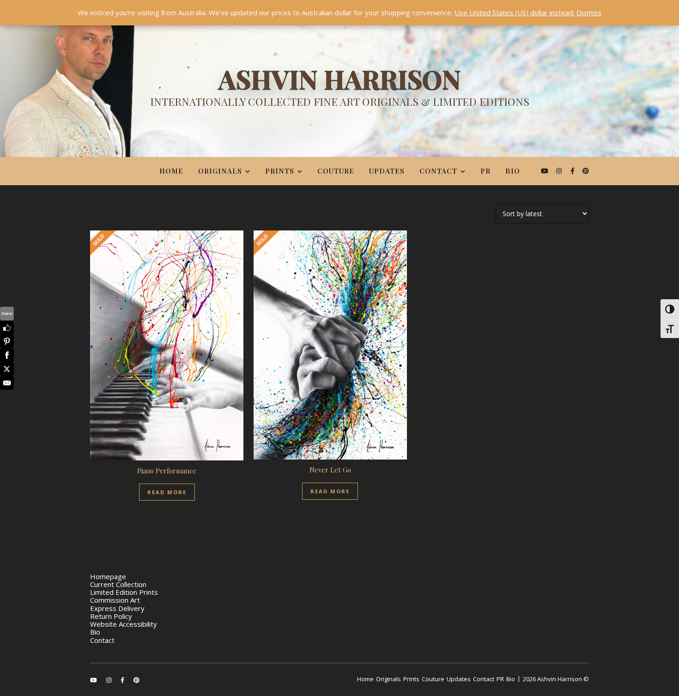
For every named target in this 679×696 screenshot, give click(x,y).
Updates (387, 171)
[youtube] (545, 170)
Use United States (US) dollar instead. (515, 12)
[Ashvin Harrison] (339, 90)
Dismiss (588, 12)
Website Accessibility (123, 624)
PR (485, 171)
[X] (7, 369)
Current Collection (118, 584)
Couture (335, 171)
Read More (167, 492)
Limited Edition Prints (124, 592)
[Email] (7, 383)
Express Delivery (117, 608)
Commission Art (115, 600)
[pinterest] (585, 170)
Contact (438, 171)
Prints (279, 171)
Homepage (108, 576)
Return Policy (111, 616)
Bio (512, 171)
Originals (220, 171)
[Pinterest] (7, 341)
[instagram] (560, 170)
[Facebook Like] (7, 327)
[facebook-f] (573, 170)
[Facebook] (7, 355)
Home (171, 171)
